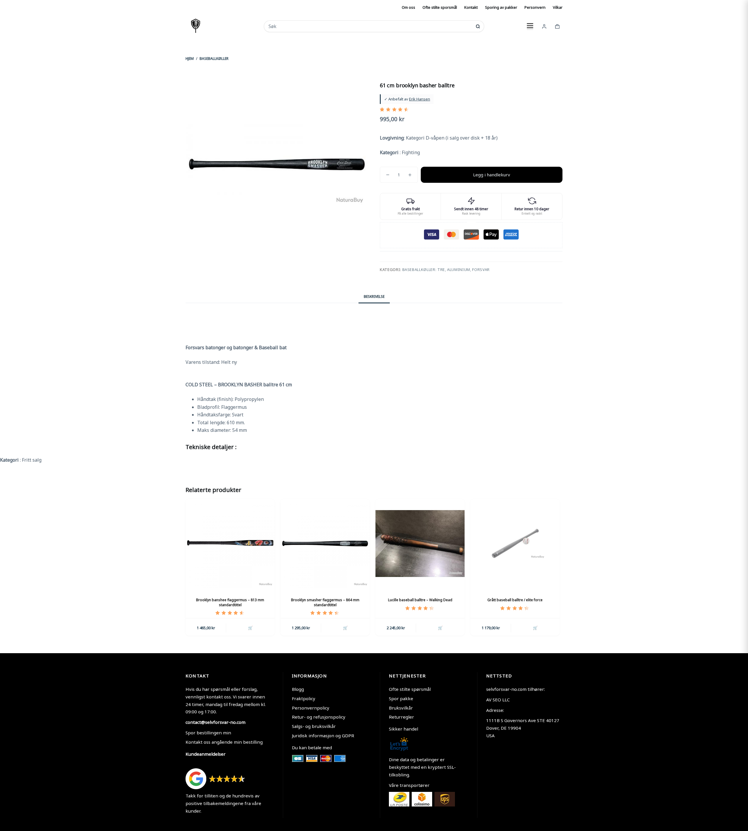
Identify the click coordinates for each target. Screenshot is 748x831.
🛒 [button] (250, 627)
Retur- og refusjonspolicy (318, 717)
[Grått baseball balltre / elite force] (515, 543)
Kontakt (471, 7)
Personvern (535, 7)
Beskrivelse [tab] (374, 296)
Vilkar (557, 7)
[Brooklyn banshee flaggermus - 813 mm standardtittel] (230, 543)
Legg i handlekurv (491, 175)
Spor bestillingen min (208, 733)
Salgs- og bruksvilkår (314, 726)
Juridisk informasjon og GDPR (323, 735)
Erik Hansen (419, 99)
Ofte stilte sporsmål (440, 7)
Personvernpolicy (310, 708)
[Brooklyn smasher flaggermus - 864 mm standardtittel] (325, 543)
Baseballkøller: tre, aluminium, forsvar (446, 269)
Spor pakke (401, 698)
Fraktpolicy (303, 698)
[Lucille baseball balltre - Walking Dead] (420, 543)
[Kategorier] (530, 26)
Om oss (408, 7)
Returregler (401, 717)
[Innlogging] (544, 26)
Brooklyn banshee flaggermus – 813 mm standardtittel (230, 602)
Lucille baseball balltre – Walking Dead (420, 599)
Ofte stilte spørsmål (410, 689)
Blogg (298, 689)
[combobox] (370, 26)
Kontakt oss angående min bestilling (224, 742)
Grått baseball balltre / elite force (515, 599)
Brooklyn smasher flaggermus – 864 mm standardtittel (325, 602)
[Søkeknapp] (478, 26)
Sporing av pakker (501, 7)
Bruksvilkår (401, 708)
